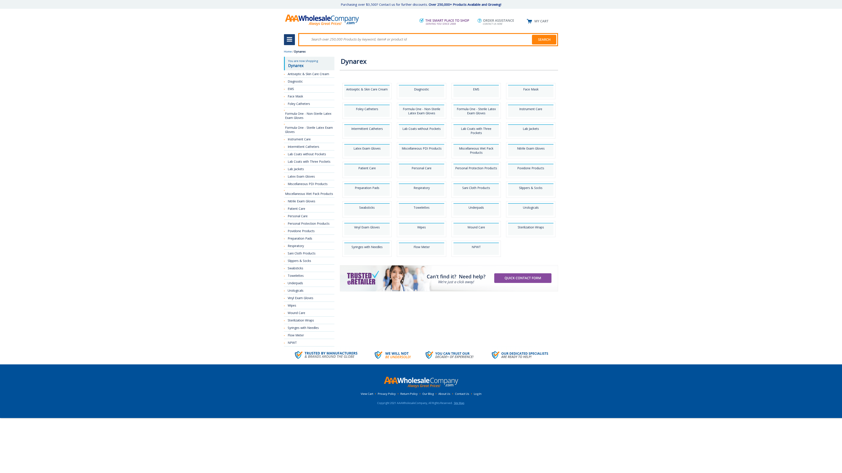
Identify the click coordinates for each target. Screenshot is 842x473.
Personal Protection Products (476, 168)
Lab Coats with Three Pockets (476, 131)
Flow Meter (422, 247)
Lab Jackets (531, 129)
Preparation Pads (367, 188)
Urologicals (531, 207)
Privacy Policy (387, 394)
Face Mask (531, 89)
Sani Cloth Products (476, 188)
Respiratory (422, 188)
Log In (478, 394)
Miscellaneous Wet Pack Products (476, 150)
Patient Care (367, 168)
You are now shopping (303, 63)
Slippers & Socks (530, 188)
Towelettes (422, 207)
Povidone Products (530, 168)
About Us (444, 394)
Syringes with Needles (367, 247)
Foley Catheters (367, 109)
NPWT (476, 247)
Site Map (459, 403)
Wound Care (476, 227)
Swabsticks (367, 207)
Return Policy (409, 394)
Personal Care (422, 168)
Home (288, 51)
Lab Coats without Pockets (421, 129)
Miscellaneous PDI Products (422, 148)
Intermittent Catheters (367, 129)
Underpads (476, 207)
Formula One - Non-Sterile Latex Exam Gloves (421, 111)
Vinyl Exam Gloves (367, 227)
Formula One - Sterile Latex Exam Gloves (476, 111)
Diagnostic (421, 89)
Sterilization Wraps (531, 227)
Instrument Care (530, 109)
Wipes (421, 227)
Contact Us (462, 394)
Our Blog (428, 394)
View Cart (367, 394)
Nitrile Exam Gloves (531, 148)
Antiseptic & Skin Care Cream (367, 89)
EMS (476, 89)
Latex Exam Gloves (367, 148)
